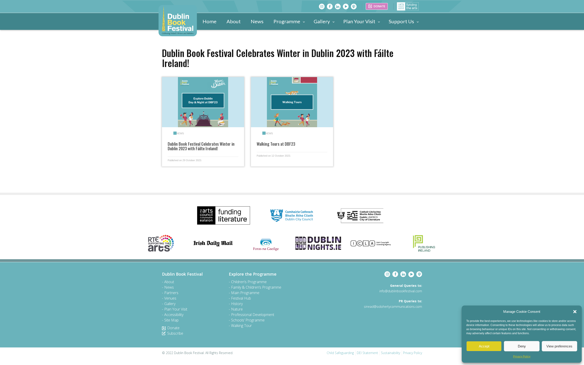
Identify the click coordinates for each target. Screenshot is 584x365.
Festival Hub (241, 298)
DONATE (379, 6)
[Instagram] (322, 6)
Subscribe (175, 333)
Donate (173, 327)
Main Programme (245, 292)
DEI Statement (367, 353)
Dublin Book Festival (182, 274)
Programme (287, 21)
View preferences (559, 346)
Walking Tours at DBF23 (276, 144)
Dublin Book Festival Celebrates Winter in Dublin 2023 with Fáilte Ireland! (201, 146)
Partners (171, 292)
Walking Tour (241, 325)
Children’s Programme (249, 281)
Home (209, 21)
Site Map (171, 320)
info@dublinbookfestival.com (400, 291)
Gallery (322, 21)
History (237, 303)
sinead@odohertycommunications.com (393, 306)
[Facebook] (330, 6)
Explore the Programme (252, 274)
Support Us (401, 21)
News (257, 21)
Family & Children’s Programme (256, 287)
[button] (575, 311)
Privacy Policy (521, 356)
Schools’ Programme (248, 320)
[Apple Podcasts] (354, 6)
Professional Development (252, 314)
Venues (170, 298)
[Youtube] (346, 6)
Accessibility (173, 314)
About (234, 21)
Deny (522, 346)
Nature (237, 309)
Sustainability (390, 353)
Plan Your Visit (359, 21)
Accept (484, 346)
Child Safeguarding (340, 353)
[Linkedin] (338, 6)
